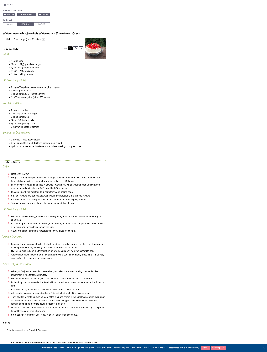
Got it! (205, 348)
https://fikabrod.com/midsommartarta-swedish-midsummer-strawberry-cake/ (61, 342)
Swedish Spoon (37, 330)
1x (70, 48)
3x (81, 48)
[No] (263, 347)
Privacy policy (218, 348)
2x (76, 48)
